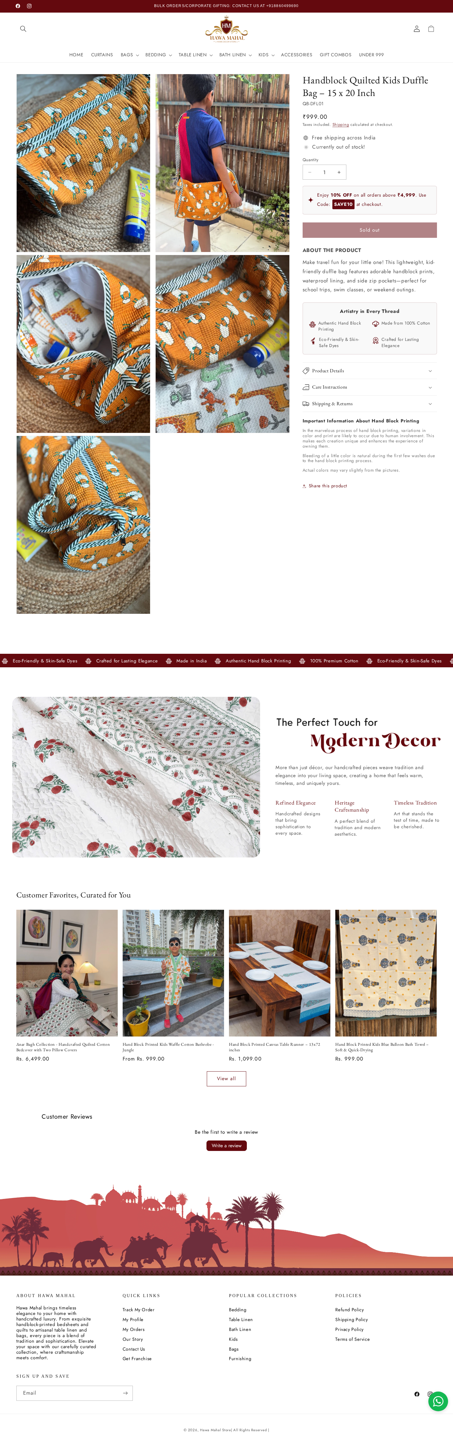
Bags (234, 1349)
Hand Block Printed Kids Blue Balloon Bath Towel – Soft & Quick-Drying (382, 1047)
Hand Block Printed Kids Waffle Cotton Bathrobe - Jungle (168, 1047)
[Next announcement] (309, 6)
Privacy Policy (349, 1329)
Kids (233, 1339)
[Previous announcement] (144, 6)
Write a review (227, 1145)
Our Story (133, 1339)
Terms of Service (352, 1339)
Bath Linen (240, 1329)
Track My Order (139, 1309)
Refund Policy (349, 1309)
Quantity (310, 160)
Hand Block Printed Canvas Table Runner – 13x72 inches (274, 1047)
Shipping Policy (351, 1319)
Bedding (237, 1309)
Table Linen (241, 1319)
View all (226, 1078)
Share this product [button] (328, 485)
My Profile (133, 1319)
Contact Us (134, 1349)
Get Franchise (137, 1358)
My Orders (134, 1329)
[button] (23, 29)
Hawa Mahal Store (215, 1430)
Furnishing (240, 1358)
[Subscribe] (125, 1393)
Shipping (341, 124)
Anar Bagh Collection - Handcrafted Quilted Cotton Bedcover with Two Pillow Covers (63, 1047)
